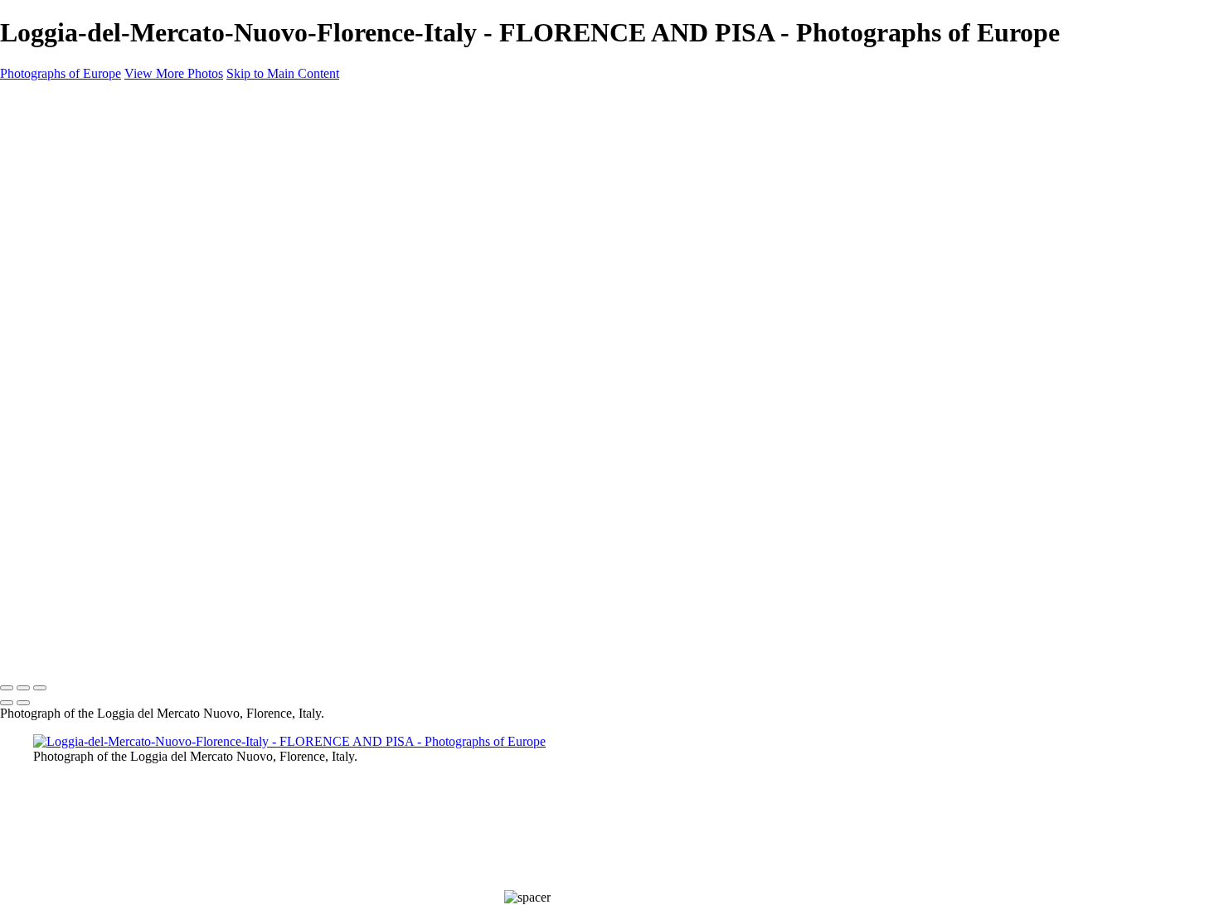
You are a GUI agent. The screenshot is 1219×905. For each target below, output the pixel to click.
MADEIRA (63, 392)
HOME (53, 133)
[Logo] (74, 102)
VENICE (56, 471)
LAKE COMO (72, 352)
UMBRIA (59, 451)
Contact (56, 531)
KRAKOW (63, 332)
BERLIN (55, 213)
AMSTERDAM (75, 193)
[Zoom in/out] (39, 687)
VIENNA (57, 491)
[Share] (39, 551)
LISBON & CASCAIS (91, 372)
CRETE (53, 272)
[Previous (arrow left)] (6, 702)
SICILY (51, 431)
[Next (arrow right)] (23, 702)
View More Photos (173, 73)
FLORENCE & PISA (88, 292)
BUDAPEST (67, 233)
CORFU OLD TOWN (93, 252)
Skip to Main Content (282, 73)
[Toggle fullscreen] (23, 687)
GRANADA (66, 312)
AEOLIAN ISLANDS (90, 153)
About (51, 511)
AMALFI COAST (81, 173)
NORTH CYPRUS (83, 412)
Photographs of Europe (60, 73)
